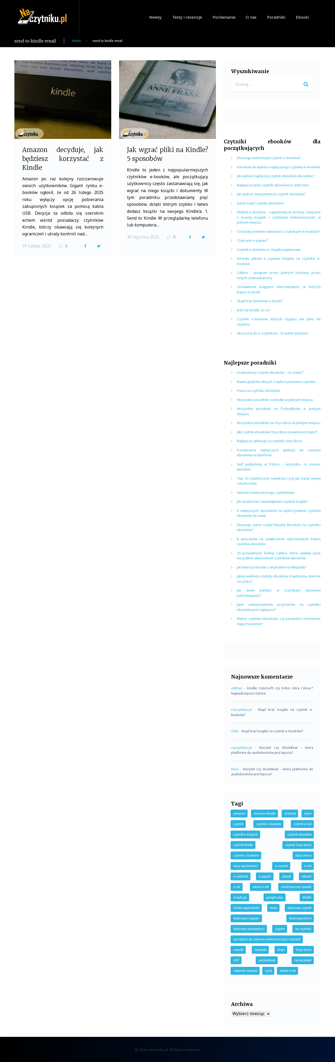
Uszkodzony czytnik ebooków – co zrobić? (270, 372)
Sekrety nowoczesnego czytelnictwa (265, 492)
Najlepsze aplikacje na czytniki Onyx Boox (269, 440)
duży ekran (303, 855)
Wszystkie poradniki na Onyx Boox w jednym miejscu (278, 422)
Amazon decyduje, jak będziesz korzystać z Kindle (62, 159)
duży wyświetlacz (245, 866)
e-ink (307, 866)
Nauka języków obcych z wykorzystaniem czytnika (276, 381)
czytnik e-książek (245, 834)
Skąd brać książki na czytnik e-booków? (272, 731)
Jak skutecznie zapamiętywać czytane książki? (272, 501)
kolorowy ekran (300, 918)
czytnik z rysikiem (246, 855)
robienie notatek (245, 970)
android (289, 813)
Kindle (306, 897)
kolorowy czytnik (299, 908)
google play (274, 897)
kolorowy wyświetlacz (248, 928)
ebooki (306, 876)
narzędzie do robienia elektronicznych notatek (266, 939)
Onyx (280, 949)
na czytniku (303, 928)
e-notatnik (240, 876)
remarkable (302, 960)
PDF (236, 960)
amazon (239, 813)
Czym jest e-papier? (252, 240)
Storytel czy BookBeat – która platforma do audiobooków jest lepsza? (272, 750)
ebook (286, 876)
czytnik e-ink (302, 824)
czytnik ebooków (299, 834)
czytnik (238, 824)
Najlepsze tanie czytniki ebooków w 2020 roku (273, 185)
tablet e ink (287, 970)
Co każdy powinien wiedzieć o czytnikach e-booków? (278, 231)
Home (76, 41)
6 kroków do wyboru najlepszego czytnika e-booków (278, 167)
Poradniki (276, 17)
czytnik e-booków (268, 824)
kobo (273, 908)
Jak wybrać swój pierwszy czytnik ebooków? (271, 194)
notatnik (260, 949)
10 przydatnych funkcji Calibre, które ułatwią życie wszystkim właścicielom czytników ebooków (279, 556)
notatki (238, 949)
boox (307, 813)
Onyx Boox (303, 949)
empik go (240, 897)
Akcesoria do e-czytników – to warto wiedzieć (272, 333)
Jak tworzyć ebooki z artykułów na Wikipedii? (272, 567)
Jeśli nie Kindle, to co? (253, 310)
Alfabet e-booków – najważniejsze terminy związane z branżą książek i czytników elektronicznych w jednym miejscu (279, 217)
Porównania (224, 17)
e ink (236, 887)
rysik (268, 970)
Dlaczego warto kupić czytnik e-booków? (269, 157)
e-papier (265, 876)
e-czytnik (281, 866)
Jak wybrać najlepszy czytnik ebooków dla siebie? (276, 176)
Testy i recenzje (187, 17)
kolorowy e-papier (246, 918)
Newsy (155, 17)
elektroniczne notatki (296, 887)
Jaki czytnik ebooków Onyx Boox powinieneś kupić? (277, 432)
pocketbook (266, 960)
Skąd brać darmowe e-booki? (260, 301)
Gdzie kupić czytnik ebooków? (261, 203)
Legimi (279, 928)
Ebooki (302, 17)
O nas (251, 17)
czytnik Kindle (243, 845)
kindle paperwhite (246, 908)
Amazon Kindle (264, 813)
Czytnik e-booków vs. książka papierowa (268, 249)
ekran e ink (261, 887)
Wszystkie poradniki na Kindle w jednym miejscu (275, 399)
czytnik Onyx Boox (298, 845)
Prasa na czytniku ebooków (258, 390)
